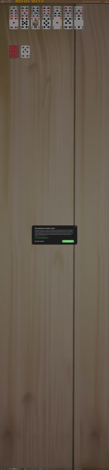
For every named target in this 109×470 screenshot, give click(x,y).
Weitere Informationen (42, 235)
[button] (54, 237)
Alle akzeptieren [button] (68, 241)
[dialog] (54, 235)
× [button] (75, 226)
